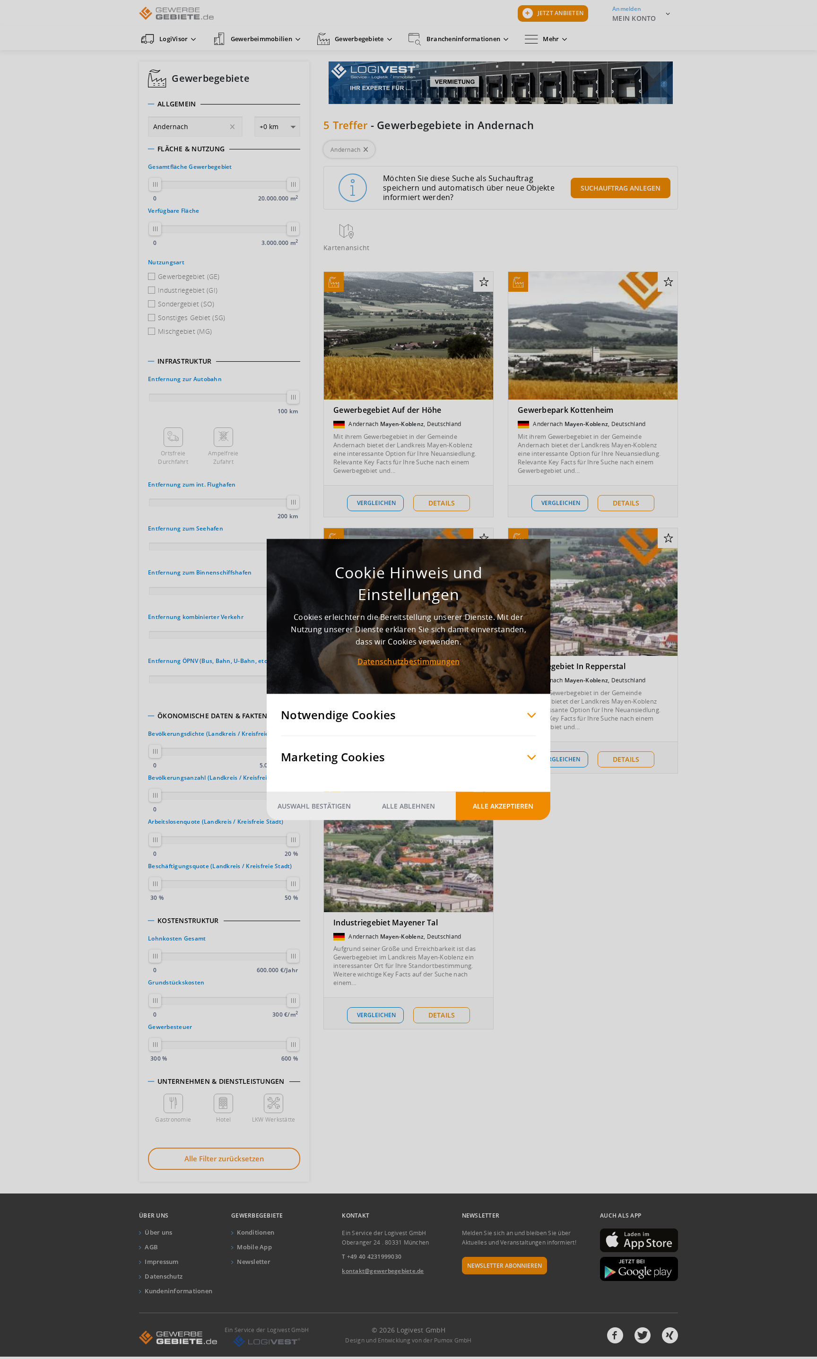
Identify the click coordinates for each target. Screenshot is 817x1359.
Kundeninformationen (178, 1291)
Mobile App (254, 1247)
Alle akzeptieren (503, 805)
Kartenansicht (346, 247)
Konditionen (255, 1232)
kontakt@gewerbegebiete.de (383, 1271)
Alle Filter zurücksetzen (224, 1158)
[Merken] (483, 282)
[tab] (224, 104)
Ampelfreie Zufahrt (223, 457)
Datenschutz (164, 1276)
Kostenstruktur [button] (188, 920)
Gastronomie (173, 1119)
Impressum (161, 1261)
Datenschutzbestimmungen (408, 661)
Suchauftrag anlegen (621, 187)
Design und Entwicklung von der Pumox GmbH (408, 1340)
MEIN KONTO (634, 18)
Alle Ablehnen (408, 805)
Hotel (223, 1119)
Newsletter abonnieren (504, 1266)
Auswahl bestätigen (314, 805)
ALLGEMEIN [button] (176, 104)
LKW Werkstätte (274, 1119)
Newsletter (253, 1261)
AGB (151, 1247)
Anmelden (626, 9)
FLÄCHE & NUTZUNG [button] (191, 149)
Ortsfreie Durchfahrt (173, 457)
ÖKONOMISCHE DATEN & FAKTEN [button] (212, 716)
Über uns (158, 1232)
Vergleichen (376, 503)
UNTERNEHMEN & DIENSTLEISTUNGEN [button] (221, 1081)
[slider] (155, 184)
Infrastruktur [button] (184, 361)
